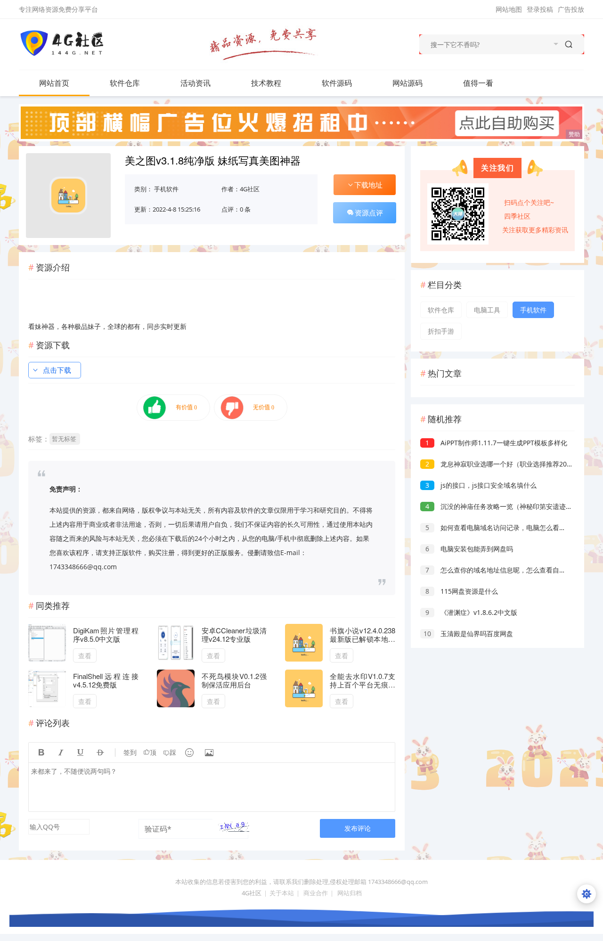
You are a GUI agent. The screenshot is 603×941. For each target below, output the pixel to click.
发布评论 (357, 828)
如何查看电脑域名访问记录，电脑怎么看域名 (498, 527)
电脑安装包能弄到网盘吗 (469, 548)
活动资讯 (195, 83)
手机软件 (166, 189)
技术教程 (266, 83)
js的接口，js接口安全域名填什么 (481, 485)
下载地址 (368, 184)
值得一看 (478, 83)
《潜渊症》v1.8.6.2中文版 (471, 612)
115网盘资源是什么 (461, 591)
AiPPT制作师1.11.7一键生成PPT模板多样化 (496, 442)
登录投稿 (540, 9)
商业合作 (315, 893)
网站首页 (54, 83)
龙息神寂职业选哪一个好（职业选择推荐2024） (503, 463)
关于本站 (281, 893)
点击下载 (57, 370)
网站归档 (349, 893)
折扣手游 (441, 331)
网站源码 (407, 83)
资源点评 (369, 212)
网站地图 (509, 9)
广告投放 (571, 9)
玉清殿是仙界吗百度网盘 (468, 633)
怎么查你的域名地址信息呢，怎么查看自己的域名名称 (512, 569)
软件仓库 (125, 83)
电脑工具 (487, 309)
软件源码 (337, 83)
